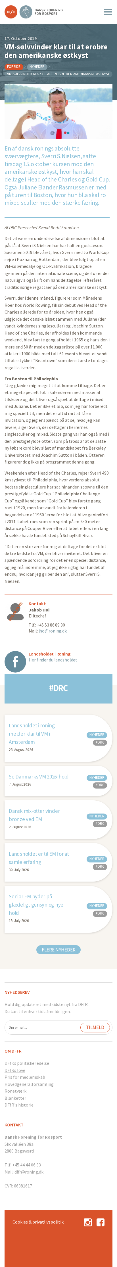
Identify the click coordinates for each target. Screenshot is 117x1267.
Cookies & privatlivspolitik (38, 1222)
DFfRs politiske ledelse (27, 1063)
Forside (13, 66)
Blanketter (15, 1098)
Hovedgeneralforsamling (29, 1084)
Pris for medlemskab (25, 1077)
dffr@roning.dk (28, 1172)
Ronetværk (15, 1091)
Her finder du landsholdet (53, 660)
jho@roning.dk (53, 631)
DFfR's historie (19, 1105)
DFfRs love (15, 1070)
